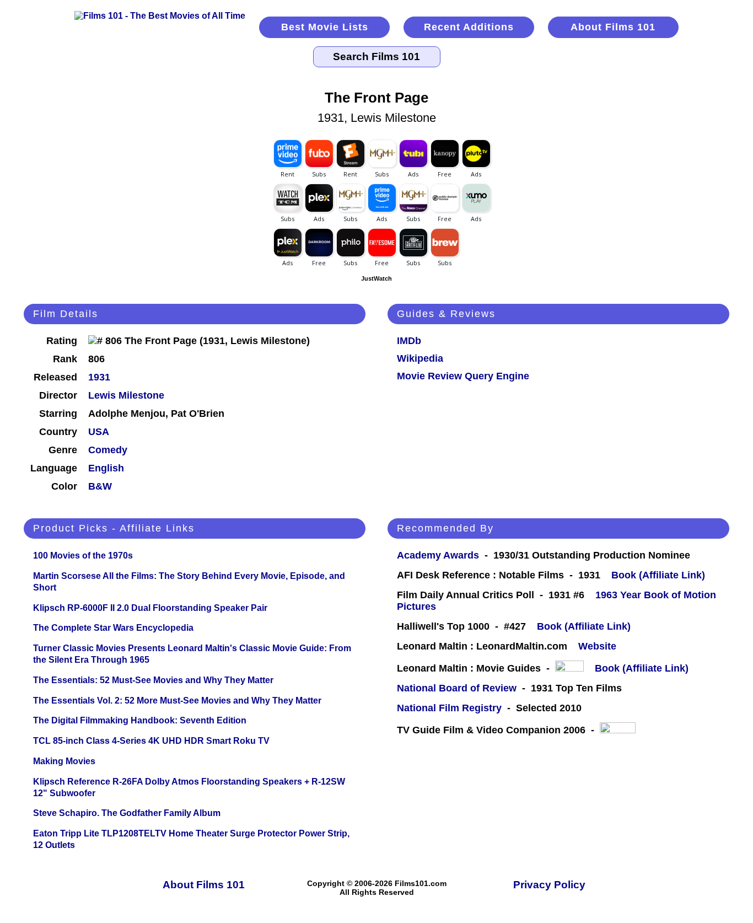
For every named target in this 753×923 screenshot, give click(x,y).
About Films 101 (613, 27)
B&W (100, 486)
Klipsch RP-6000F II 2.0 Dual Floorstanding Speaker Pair (150, 608)
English (106, 468)
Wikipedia (420, 358)
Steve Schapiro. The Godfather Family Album (126, 813)
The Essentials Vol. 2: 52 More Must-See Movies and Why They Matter (177, 700)
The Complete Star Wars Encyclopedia (113, 627)
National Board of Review (457, 688)
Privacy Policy (549, 884)
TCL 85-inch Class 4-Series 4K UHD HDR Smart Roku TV (151, 740)
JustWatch (376, 278)
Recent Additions (469, 27)
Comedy (107, 449)
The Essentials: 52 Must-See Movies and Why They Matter (153, 680)
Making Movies (64, 761)
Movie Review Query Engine (463, 376)
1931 (99, 377)
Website (597, 646)
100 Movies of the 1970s (83, 555)
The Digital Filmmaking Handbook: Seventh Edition (139, 720)
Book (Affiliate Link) (658, 575)
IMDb (409, 340)
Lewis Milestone (126, 395)
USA (98, 431)
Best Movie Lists (324, 27)
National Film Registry (449, 707)
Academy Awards (438, 555)
